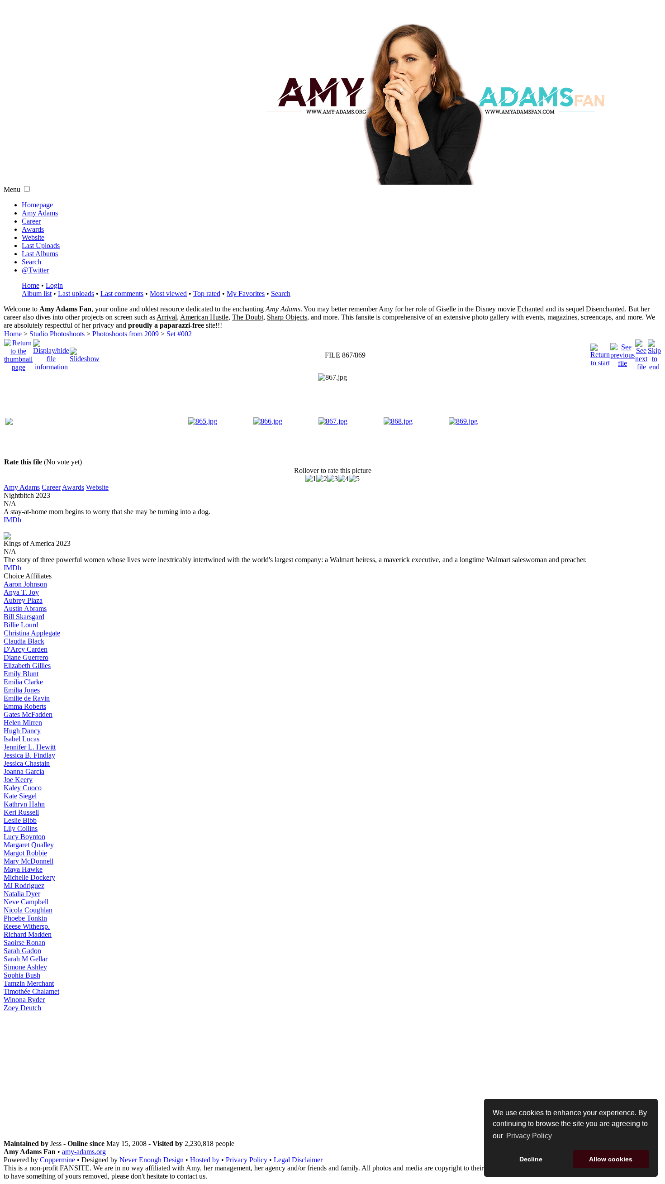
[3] (332, 479)
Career (31, 221)
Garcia (24, 771)
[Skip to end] (654, 353)
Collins (21, 828)
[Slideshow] (85, 353)
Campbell (26, 902)
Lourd (21, 625)
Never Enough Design (151, 1160)
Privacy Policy (246, 1160)
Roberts (25, 706)
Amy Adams (40, 213)
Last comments (121, 293)
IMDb (12, 520)
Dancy (22, 731)
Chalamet (31, 991)
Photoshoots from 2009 (125, 334)
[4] (343, 479)
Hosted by (204, 1160)
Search (31, 262)
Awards (33, 229)
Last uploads (76, 293)
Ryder (24, 999)
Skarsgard (24, 617)
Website (33, 237)
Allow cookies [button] (610, 1159)
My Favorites (246, 293)
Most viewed (168, 293)
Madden (28, 934)
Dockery (29, 877)
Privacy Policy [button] (529, 1136)
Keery (18, 779)
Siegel (20, 796)
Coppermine (57, 1160)
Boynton (24, 836)
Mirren (23, 722)
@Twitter (35, 270)
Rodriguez (24, 885)
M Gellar (26, 959)
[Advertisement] (332, 1075)
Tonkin (25, 918)
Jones (22, 690)
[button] (27, 189)
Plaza (23, 600)
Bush (22, 975)
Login (54, 285)
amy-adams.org (84, 1151)
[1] (310, 479)
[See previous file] (622, 353)
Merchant (29, 983)
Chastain (27, 763)
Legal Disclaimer (298, 1160)
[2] (321, 479)
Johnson (25, 584)
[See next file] (641, 353)
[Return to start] (600, 353)
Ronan (24, 942)
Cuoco (23, 788)
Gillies (27, 665)
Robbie (25, 853)
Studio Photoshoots (57, 334)
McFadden (28, 714)
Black (24, 641)
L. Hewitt (30, 747)
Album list (37, 293)
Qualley (29, 845)
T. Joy (21, 592)
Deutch (22, 1008)
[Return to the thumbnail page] (18, 353)
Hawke (23, 869)
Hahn (24, 804)
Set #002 (179, 334)
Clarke (23, 682)
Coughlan (28, 910)
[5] (354, 479)
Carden (26, 649)
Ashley (25, 967)
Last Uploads (41, 245)
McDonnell (28, 861)
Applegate (32, 633)
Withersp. (27, 926)
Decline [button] (530, 1159)
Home (30, 285)
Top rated (206, 293)
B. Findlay (29, 755)
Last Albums (40, 254)
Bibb (20, 820)
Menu (12, 189)
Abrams (25, 608)
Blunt (21, 674)
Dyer (22, 894)
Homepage (37, 205)
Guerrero (26, 657)
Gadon (22, 951)
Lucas (21, 739)
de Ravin (27, 698)
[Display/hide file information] (51, 353)
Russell (21, 812)
